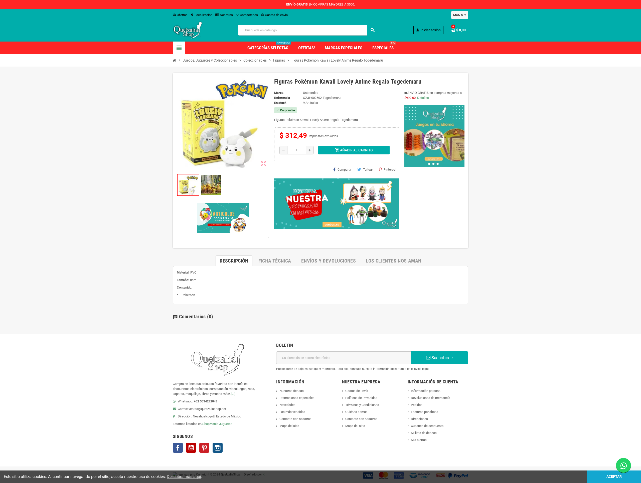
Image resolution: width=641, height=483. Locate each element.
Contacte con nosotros (295, 419)
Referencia (282, 98)
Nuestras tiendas (291, 391)
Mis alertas (419, 440)
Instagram (218, 448)
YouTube (191, 448)
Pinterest (390, 169)
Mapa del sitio (289, 426)
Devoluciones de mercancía (430, 398)
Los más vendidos (292, 412)
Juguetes (225, 424)
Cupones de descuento (427, 426)
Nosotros (226, 15)
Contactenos (248, 15)
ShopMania (210, 424)
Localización (201, 15)
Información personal (426, 391)
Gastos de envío (274, 15)
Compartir (344, 169)
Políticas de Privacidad (361, 398)
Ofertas (180, 15)
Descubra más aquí (184, 476)
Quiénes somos (356, 412)
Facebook (178, 448)
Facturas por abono (424, 412)
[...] (233, 394)
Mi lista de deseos (424, 433)
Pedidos (416, 405)
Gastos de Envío (356, 391)
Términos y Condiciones (362, 405)
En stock (280, 103)
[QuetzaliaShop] (188, 30)
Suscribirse (441, 357)
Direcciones (419, 419)
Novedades (287, 405)
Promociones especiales (296, 398)
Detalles (423, 98)
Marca (278, 93)
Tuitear (368, 169)
